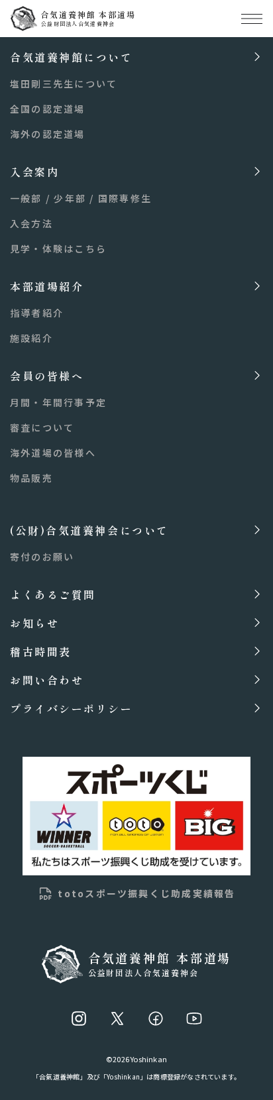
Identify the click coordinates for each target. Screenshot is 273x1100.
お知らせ (34, 622)
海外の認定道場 (47, 133)
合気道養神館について (71, 56)
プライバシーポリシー (71, 708)
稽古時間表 (41, 651)
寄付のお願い (42, 556)
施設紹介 (31, 338)
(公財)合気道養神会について (89, 529)
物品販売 (31, 477)
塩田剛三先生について (63, 83)
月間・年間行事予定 (58, 402)
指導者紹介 (37, 312)
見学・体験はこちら (58, 248)
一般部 (26, 198)
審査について (42, 427)
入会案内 (34, 171)
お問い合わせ (46, 679)
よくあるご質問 (53, 594)
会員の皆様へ (46, 375)
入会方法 (31, 223)
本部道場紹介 (46, 286)
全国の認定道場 (47, 108)
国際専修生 (125, 198)
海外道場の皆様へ (53, 452)
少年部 (70, 198)
